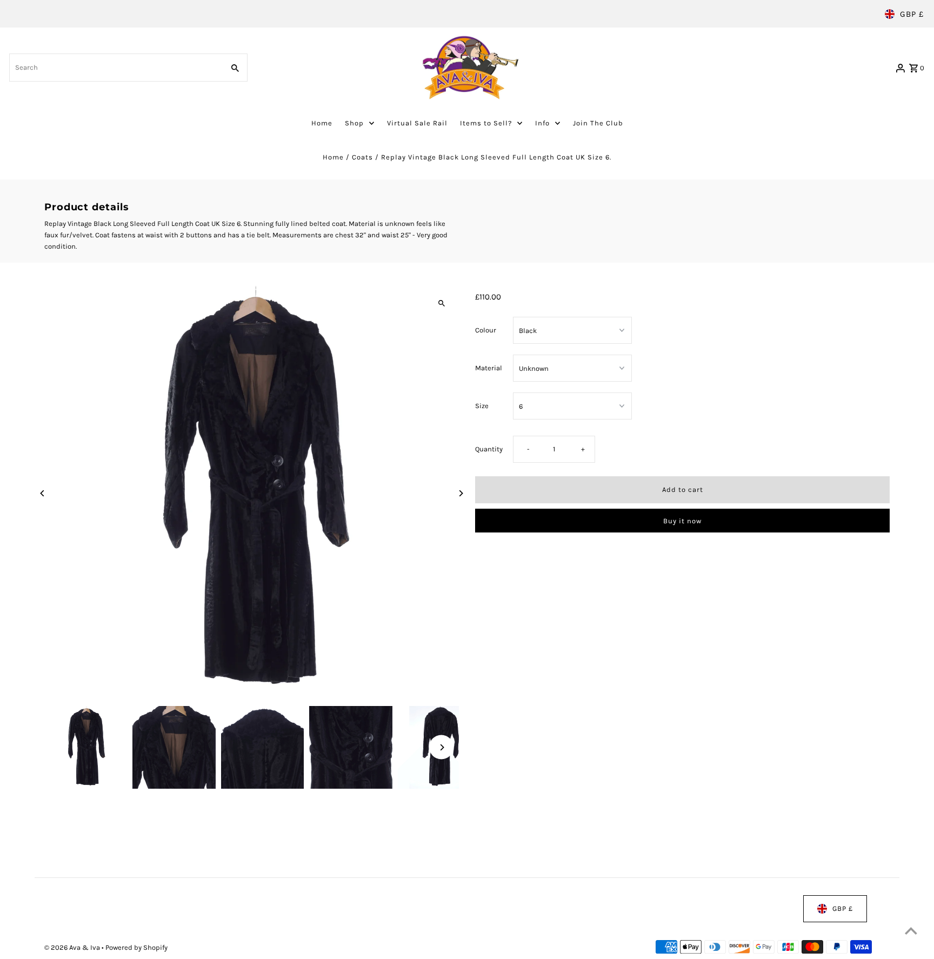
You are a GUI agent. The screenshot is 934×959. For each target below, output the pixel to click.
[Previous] (43, 493)
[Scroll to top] (911, 930)
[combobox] (115, 67)
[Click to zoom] (441, 303)
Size (482, 406)
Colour (485, 330)
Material (488, 368)
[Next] (460, 493)
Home (333, 157)
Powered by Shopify (136, 947)
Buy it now (682, 521)
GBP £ (912, 14)
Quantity (489, 449)
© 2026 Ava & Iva (73, 947)
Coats (362, 157)
